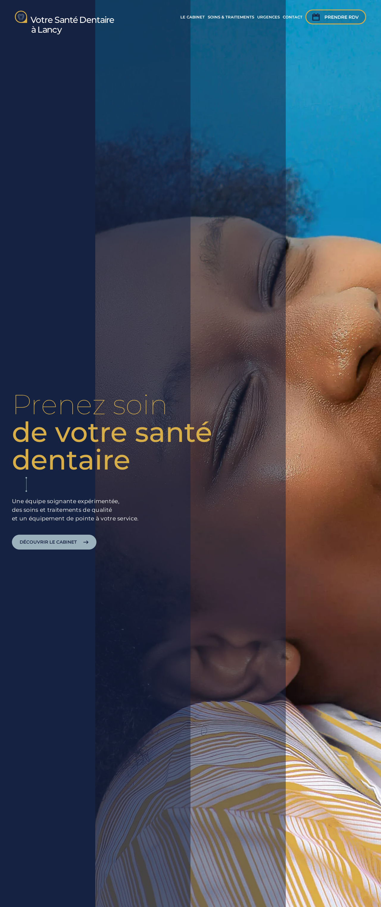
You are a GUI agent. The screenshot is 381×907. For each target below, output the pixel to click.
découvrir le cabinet (48, 542)
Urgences (268, 17)
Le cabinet (192, 17)
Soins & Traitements (231, 17)
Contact (292, 17)
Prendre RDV (341, 17)
